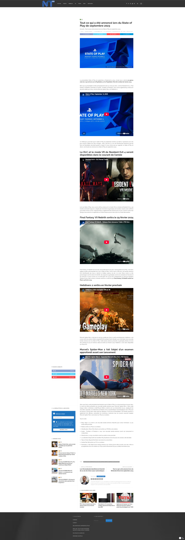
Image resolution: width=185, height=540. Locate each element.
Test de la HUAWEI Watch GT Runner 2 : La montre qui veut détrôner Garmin (65, 472)
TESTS (64, 3)
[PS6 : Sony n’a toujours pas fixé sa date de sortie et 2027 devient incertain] (88, 498)
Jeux (81, 19)
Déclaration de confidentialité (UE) (81, 525)
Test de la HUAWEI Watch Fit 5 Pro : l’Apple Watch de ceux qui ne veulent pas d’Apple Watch (67, 463)
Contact (75, 522)
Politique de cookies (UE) (78, 533)
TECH (79, 3)
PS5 (121, 31)
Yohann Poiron (88, 31)
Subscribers (71, 377)
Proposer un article (78, 536)
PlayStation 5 (108, 31)
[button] (181, 538)
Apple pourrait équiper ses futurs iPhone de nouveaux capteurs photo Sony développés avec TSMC (125, 505)
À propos (75, 519)
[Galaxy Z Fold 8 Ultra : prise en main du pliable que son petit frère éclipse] (54, 444)
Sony (124, 31)
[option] (88, 500)
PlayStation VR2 (116, 31)
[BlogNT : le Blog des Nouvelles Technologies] (48, 3)
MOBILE (71, 3)
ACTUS (59, 3)
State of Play (130, 31)
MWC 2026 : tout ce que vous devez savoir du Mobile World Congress (81, 529)
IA (75, 3)
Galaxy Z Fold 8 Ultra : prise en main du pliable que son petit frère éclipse (67, 446)
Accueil (82, 29)
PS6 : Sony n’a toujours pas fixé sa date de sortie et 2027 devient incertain (88, 505)
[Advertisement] (27, 12)
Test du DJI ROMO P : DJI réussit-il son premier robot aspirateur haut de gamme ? (67, 481)
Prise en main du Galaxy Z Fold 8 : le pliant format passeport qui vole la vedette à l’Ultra (67, 454)
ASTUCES (90, 3)
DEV (84, 3)
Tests (60, 442)
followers (72, 370)
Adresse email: (60, 414)
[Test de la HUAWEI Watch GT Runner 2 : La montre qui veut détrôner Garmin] (54, 470)
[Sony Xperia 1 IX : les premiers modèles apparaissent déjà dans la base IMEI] (106, 498)
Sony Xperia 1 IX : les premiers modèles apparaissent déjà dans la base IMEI (106, 505)
